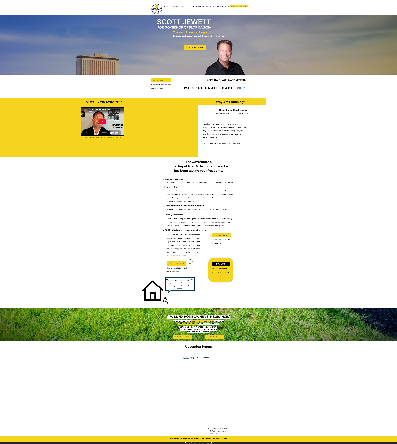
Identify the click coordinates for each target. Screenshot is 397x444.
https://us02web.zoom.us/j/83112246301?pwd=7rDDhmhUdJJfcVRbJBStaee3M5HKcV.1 (218, 431)
